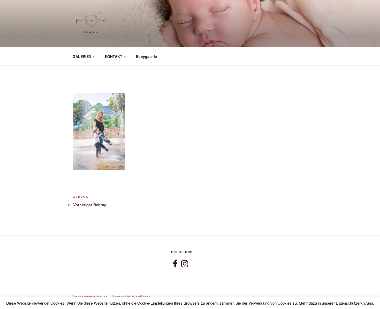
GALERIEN (82, 56)
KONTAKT (113, 56)
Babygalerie (146, 56)
